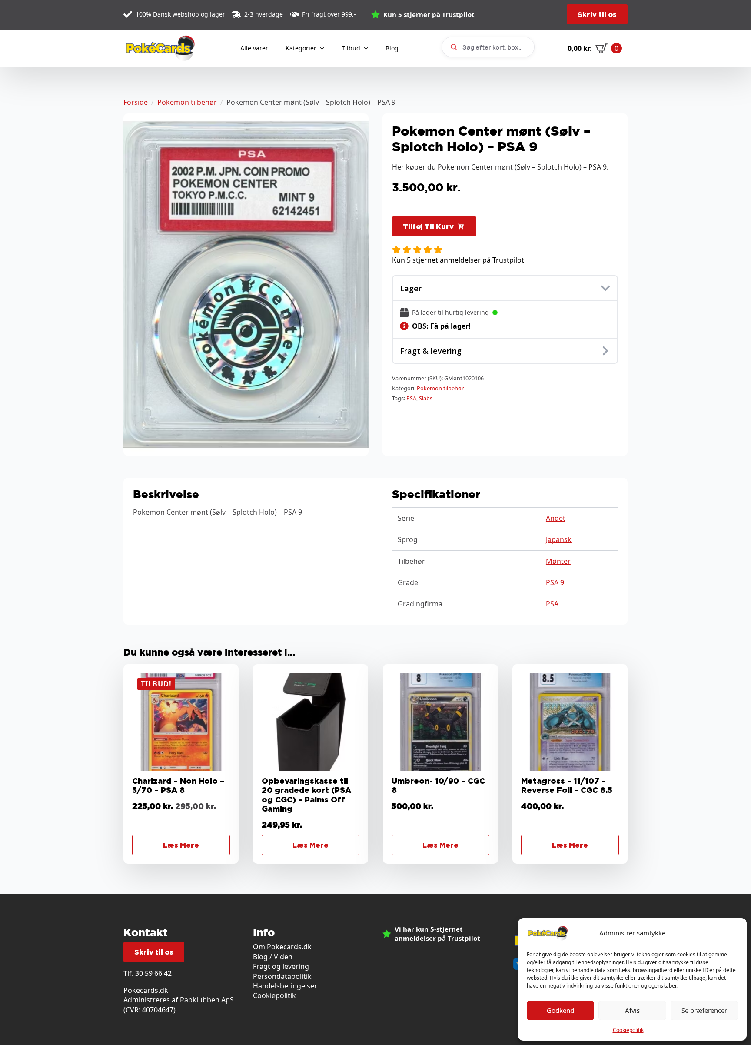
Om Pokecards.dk (282, 947)
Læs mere (181, 845)
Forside (135, 102)
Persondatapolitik (282, 976)
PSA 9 (555, 582)
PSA (411, 398)
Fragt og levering (281, 966)
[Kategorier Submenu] (324, 48)
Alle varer (254, 48)
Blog (392, 48)
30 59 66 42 (153, 973)
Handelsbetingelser (285, 986)
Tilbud (351, 48)
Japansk (559, 539)
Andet (555, 518)
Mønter (558, 561)
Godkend (560, 1010)
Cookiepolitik (628, 1030)
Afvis (632, 1010)
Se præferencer (704, 1010)
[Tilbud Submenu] (368, 48)
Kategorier (301, 48)
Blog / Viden (272, 957)
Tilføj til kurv (428, 226)
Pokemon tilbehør (187, 102)
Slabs (425, 398)
